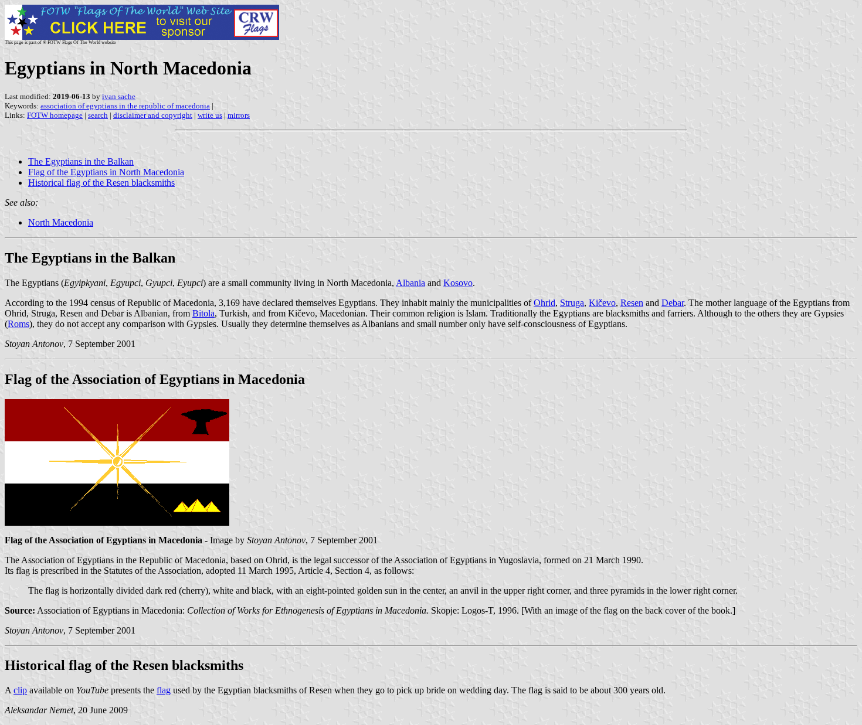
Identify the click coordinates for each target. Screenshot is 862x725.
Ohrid (544, 303)
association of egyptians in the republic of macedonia (125, 105)
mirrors (239, 115)
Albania (410, 283)
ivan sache (118, 96)
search (98, 115)
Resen (631, 303)
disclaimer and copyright (152, 115)
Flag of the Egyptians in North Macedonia (106, 172)
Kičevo (602, 303)
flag (164, 690)
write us (210, 115)
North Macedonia (60, 222)
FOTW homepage (55, 115)
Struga (572, 303)
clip (20, 690)
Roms (18, 324)
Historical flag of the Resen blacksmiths (101, 183)
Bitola (203, 313)
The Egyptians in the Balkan (81, 161)
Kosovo (458, 283)
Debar (672, 303)
